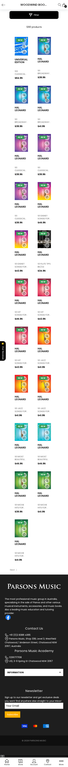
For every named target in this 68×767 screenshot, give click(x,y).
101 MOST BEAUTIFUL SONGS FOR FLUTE (43, 458)
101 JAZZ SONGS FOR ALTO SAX (43, 362)
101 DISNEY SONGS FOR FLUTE (20, 265)
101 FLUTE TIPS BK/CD (44, 265)
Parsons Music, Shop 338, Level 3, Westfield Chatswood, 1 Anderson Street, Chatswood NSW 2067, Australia (31, 642)
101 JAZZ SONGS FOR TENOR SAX (43, 410)
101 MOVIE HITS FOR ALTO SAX (19, 506)
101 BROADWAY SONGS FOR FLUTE (20, 121)
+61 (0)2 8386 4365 (20, 634)
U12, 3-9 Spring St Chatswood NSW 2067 (31, 661)
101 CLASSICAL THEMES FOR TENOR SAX (21, 217)
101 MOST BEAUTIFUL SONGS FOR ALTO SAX (20, 458)
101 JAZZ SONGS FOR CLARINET (20, 410)
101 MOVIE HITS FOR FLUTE (19, 554)
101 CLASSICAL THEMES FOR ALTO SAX (21, 169)
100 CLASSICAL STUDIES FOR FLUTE (21, 73)
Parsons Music (38, 740)
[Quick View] (24, 46)
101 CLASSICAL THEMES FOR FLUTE (44, 169)
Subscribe (12, 714)
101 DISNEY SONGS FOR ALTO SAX (43, 217)
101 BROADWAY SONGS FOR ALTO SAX (43, 72)
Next (12, 569)
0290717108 (15, 657)
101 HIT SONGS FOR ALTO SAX (20, 313)
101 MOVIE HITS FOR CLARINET (42, 506)
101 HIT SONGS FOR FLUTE (20, 362)
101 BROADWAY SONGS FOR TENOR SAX (43, 121)
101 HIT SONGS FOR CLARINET (43, 313)
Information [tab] (15, 672)
